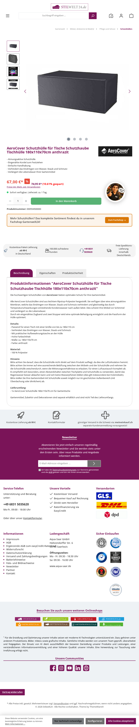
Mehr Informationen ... (15, 724)
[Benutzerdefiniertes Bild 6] (115, 571)
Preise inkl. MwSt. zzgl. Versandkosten (23, 187)
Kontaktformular (56, 422)
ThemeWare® (97, 706)
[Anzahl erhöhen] (26, 201)
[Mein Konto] (121, 15)
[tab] (21, 273)
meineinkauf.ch (124, 422)
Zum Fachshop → (117, 220)
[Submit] (94, 463)
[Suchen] (93, 15)
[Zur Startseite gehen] (69, 6)
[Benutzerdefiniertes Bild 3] (101, 557)
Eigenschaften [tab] (47, 273)
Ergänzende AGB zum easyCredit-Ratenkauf (31, 546)
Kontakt (10, 573)
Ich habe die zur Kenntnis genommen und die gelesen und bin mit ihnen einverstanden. (70, 470)
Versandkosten (61, 703)
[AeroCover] (115, 151)
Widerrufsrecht (15, 549)
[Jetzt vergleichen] (111, 15)
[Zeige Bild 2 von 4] (74, 139)
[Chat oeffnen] (115, 192)
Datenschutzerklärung (19, 552)
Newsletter (12, 566)
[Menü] (7, 15)
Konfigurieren (95, 721)
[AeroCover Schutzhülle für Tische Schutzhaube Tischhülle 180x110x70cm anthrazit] (77, 91)
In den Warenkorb (66, 201)
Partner (10, 570)
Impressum (12, 539)
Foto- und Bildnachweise (20, 563)
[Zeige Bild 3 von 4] (80, 139)
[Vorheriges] (25, 91)
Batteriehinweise (15, 559)
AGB (50, 472)
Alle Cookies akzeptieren (121, 721)
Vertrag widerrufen (12, 692)
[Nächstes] (129, 91)
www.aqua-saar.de (60, 566)
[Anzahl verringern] (10, 201)
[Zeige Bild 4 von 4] (86, 139)
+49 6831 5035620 (88, 250)
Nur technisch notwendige (68, 721)
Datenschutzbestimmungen (65, 469)
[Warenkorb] (131, 15)
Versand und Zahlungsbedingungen (26, 556)
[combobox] (54, 15)
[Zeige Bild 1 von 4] (68, 139)
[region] (69, 91)
